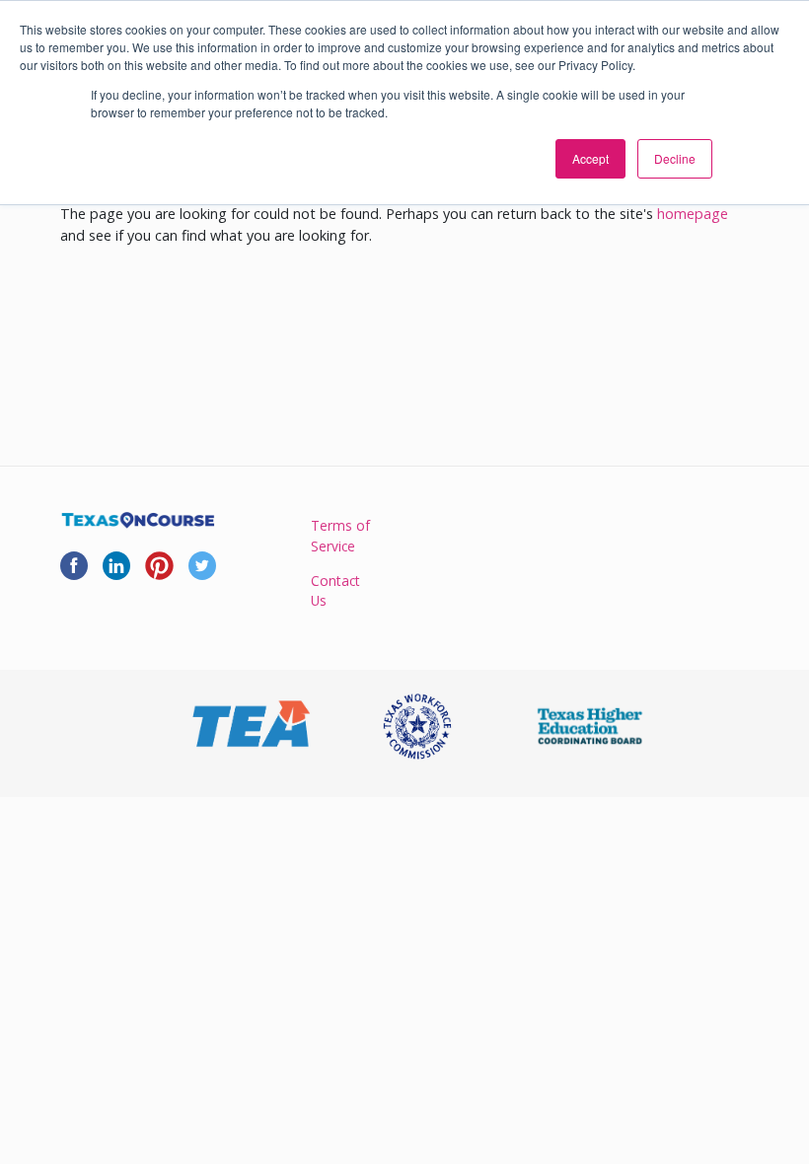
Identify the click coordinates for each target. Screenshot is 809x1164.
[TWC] (417, 726)
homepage (692, 213)
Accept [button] (590, 158)
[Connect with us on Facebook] (74, 563)
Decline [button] (675, 158)
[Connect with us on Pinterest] (159, 564)
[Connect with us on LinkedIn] (116, 563)
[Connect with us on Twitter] (202, 563)
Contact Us (335, 591)
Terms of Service (340, 535)
